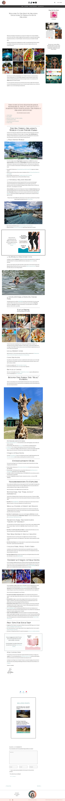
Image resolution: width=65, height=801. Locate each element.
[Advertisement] (23, 27)
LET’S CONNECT (17, 794)
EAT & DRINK (9, 116)
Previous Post (8, 785)
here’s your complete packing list (33, 631)
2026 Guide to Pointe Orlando (23, 467)
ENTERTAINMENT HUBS (11, 119)
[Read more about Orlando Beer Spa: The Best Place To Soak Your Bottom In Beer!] (23, 713)
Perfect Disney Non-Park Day (12, 629)
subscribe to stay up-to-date (26, 656)
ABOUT (17, 795)
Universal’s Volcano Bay (18, 227)
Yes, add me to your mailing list (15, 773)
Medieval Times (23, 586)
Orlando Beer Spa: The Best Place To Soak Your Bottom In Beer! (23, 707)
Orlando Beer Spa (13, 455)
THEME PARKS (9, 115)
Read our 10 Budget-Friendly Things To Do (14, 626)
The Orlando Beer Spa (11, 608)
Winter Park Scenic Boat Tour (12, 442)
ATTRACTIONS (9, 122)
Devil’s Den (21, 445)
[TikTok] (31, 2)
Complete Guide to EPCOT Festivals (25, 175)
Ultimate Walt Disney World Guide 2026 (24, 169)
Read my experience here (31, 266)
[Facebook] (36, 2)
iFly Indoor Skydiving (10, 456)
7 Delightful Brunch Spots (24, 371)
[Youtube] (33, 2)
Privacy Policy (54, 81)
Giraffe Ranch (9, 447)
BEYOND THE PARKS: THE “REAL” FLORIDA (14, 118)
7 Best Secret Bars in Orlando (21, 365)
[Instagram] (29, 2)
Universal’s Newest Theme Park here (25, 225)
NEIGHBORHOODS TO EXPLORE (13, 121)
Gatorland (9, 448)
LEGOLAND (20, 301)
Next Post (39, 785)
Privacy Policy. (30, 199)
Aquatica (31, 260)
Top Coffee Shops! (19, 373)
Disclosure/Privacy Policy (32, 799)
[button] (54, 2)
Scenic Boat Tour (16, 501)
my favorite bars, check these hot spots (14, 517)
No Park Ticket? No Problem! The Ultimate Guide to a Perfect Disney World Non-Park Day (23, 723)
